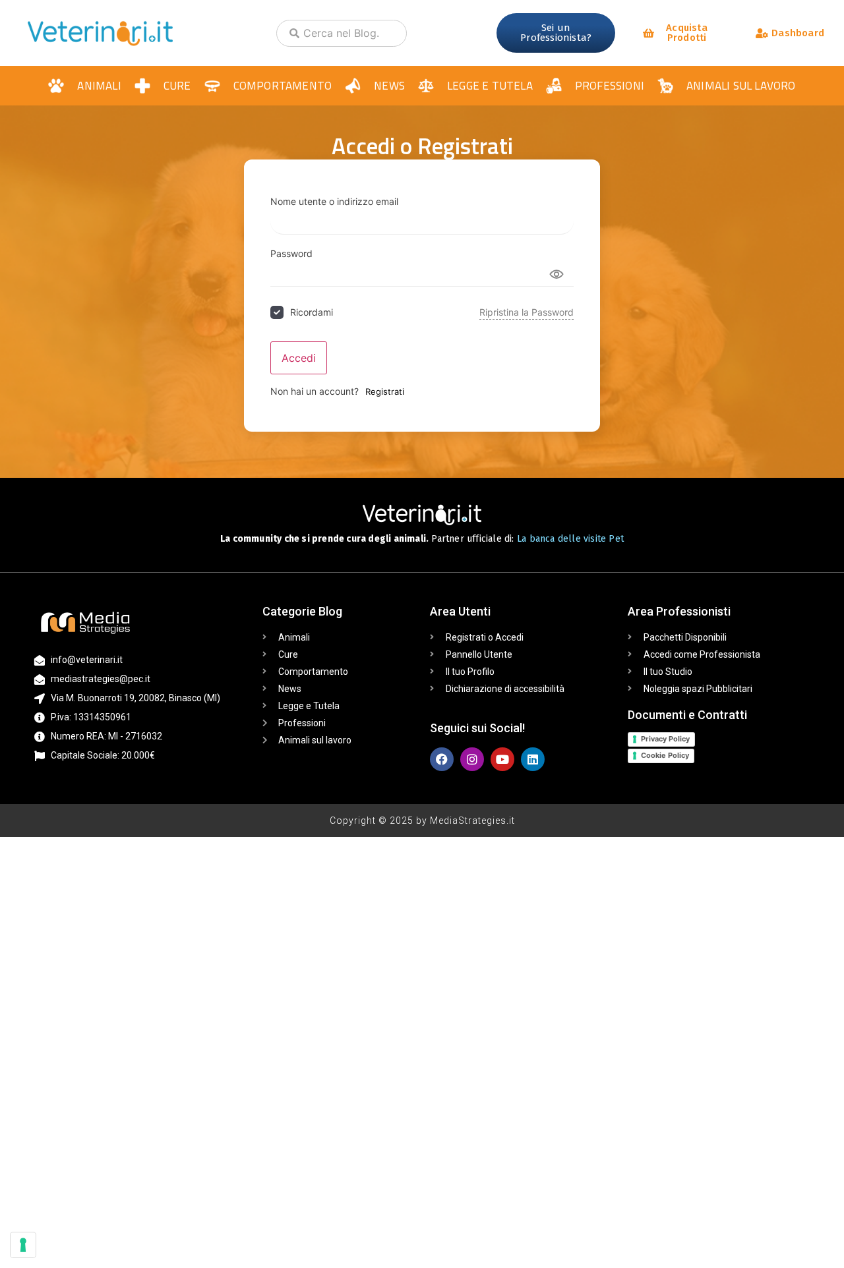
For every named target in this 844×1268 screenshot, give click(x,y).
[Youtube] (502, 759)
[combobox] (341, 33)
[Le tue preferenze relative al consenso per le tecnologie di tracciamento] (23, 1244)
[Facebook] (442, 759)
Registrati (384, 391)
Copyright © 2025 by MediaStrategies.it (422, 820)
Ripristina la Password (526, 312)
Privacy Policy (665, 738)
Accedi (299, 357)
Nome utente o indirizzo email (334, 201)
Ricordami (311, 312)
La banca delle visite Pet (570, 538)
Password (291, 253)
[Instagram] (472, 759)
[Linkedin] (533, 759)
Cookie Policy (665, 755)
